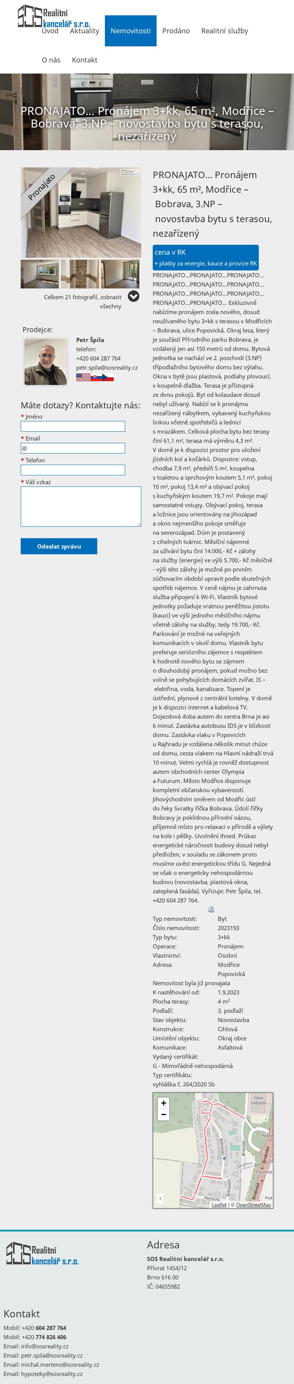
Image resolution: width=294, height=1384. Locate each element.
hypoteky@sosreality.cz (52, 1373)
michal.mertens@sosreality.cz (60, 1364)
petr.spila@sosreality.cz (107, 367)
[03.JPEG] (81, 272)
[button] (163, 1103)
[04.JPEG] (121, 272)
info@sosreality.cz (45, 1346)
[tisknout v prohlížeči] (211, 909)
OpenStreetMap (253, 1204)
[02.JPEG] (41, 272)
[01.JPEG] (81, 212)
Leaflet (219, 1204)
